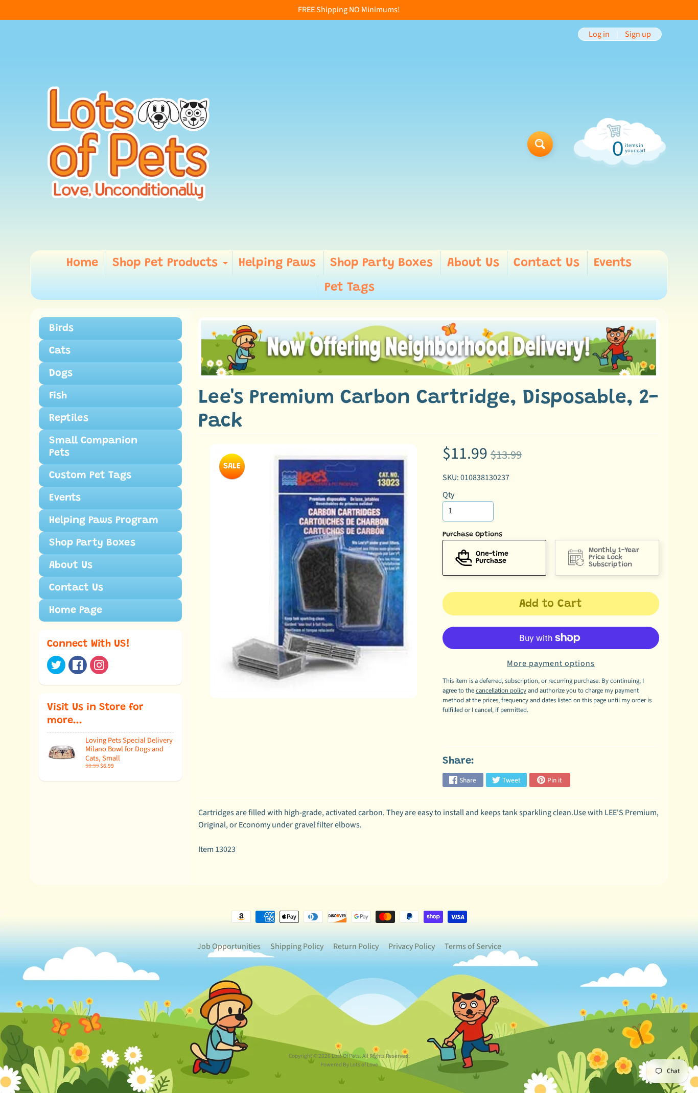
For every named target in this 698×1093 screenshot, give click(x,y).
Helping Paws (277, 263)
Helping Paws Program (103, 520)
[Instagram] (99, 665)
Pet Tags (349, 287)
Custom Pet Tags (90, 475)
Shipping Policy (296, 946)
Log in (599, 34)
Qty (448, 495)
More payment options (551, 663)
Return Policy (356, 946)
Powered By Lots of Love (349, 1064)
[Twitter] (56, 665)
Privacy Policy (411, 946)
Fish (58, 396)
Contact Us (546, 263)
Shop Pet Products (171, 266)
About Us (473, 263)
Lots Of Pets (346, 1056)
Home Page (75, 610)
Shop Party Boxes (381, 263)
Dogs (61, 373)
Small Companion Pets (93, 447)
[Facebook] (77, 665)
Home (82, 263)
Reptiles (68, 418)
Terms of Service (473, 946)
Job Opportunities (229, 946)
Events (613, 263)
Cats (60, 351)
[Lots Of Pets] (128, 143)
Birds (61, 328)
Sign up (638, 34)
